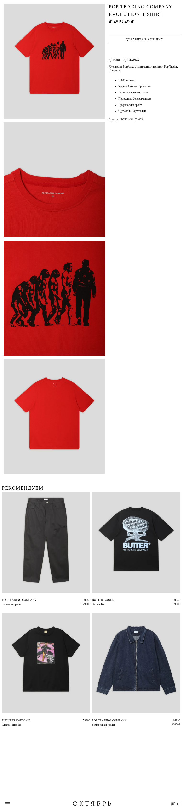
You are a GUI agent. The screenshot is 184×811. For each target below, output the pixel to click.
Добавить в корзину (144, 39)
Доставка (131, 59)
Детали (114, 59)
